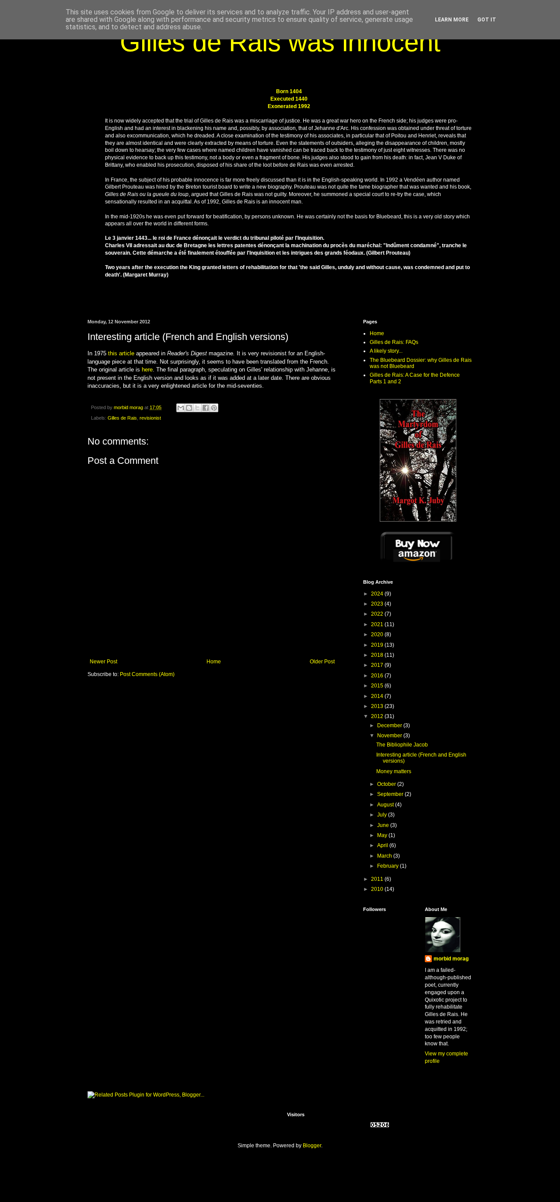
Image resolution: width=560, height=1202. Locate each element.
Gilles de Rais (122, 418)
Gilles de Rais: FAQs (394, 342)
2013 (378, 706)
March (385, 856)
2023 (378, 604)
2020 (378, 634)
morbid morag (451, 959)
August (386, 805)
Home (213, 662)
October (387, 784)
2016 (378, 676)
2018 (378, 655)
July (382, 815)
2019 (378, 645)
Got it (486, 20)
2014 (378, 696)
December (390, 725)
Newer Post (103, 662)
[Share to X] (197, 407)
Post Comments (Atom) (147, 674)
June (383, 825)
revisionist (150, 418)
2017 (378, 665)
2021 (378, 624)
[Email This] (180, 407)
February (388, 866)
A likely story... (386, 351)
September (391, 794)
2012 (378, 716)
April (383, 845)
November (390, 735)
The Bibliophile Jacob (402, 745)
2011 (378, 879)
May (382, 835)
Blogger (312, 1145)
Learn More (452, 20)
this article (121, 353)
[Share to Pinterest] (214, 407)
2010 (378, 889)
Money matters (393, 771)
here (147, 369)
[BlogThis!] (189, 407)
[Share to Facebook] (205, 407)
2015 (378, 686)
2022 (378, 614)
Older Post (322, 662)
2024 (378, 594)
